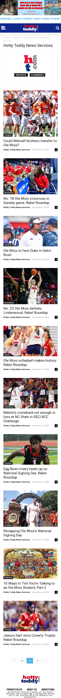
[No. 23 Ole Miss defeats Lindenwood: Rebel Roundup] (30, 286)
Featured (8, 577)
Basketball (9, 193)
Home (6, 37)
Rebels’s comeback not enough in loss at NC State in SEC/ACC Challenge (29, 417)
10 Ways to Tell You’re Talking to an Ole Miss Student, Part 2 (29, 585)
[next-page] (45, 661)
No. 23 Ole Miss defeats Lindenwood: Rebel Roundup (25, 310)
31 (37, 660)
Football (8, 135)
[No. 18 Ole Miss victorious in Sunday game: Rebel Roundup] (30, 176)
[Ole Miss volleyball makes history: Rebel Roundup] (30, 341)
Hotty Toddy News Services (16, 149)
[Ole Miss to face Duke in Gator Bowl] (30, 231)
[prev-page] (14, 661)
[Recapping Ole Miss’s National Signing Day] (30, 509)
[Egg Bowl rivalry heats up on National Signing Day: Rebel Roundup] (30, 449)
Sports (7, 355)
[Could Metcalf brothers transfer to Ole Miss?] (30, 113)
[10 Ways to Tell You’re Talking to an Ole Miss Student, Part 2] (30, 563)
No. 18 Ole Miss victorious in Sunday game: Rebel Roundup (26, 200)
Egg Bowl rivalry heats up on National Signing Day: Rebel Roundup (25, 473)
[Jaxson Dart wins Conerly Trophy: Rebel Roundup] (30, 616)
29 (22, 660)
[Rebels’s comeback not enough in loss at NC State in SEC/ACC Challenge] (30, 393)
